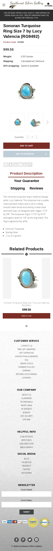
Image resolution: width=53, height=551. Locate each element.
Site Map (26, 419)
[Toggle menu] (4, 5)
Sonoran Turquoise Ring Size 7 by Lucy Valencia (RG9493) (26, 304)
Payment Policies (26, 367)
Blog (26, 458)
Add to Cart (26, 315)
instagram (26, 473)
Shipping (17, 188)
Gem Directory (26, 443)
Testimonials (26, 402)
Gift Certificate (26, 353)
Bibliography (26, 447)
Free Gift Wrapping (27, 349)
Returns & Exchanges (26, 374)
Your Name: (26, 489)
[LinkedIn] (15, 164)
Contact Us (26, 345)
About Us (26, 394)
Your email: (26, 500)
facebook (26, 462)
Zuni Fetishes (26, 436)
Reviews (36, 188)
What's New (26, 405)
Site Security (26, 416)
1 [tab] (26, 326)
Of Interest (26, 409)
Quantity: (19, 137)
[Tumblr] (10, 164)
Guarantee (26, 398)
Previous (6, 122)
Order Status (26, 363)
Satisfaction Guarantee (26, 356)
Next (47, 122)
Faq (26, 360)
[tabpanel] (26, 288)
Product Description (26, 173)
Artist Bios (26, 440)
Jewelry (26, 412)
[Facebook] (5, 164)
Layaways (26, 377)
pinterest (26, 466)
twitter (26, 469)
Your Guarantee (26, 181)
